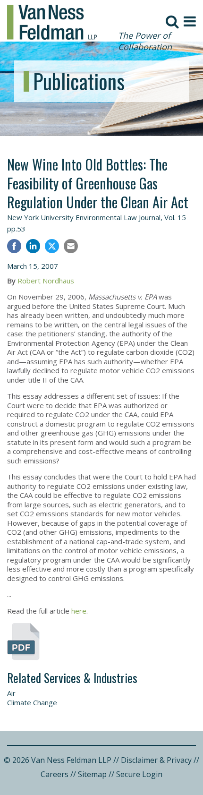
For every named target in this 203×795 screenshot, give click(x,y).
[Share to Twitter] (52, 246)
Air (11, 693)
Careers (54, 774)
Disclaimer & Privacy (156, 760)
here (78, 610)
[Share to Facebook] (14, 247)
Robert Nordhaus (45, 280)
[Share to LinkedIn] (33, 247)
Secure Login (139, 774)
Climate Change (32, 702)
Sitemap (92, 774)
